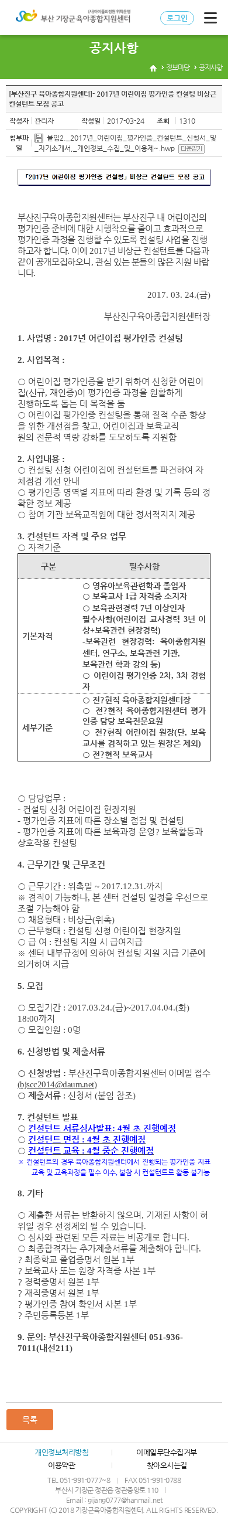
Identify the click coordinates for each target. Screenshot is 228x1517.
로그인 (177, 17)
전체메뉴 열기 (210, 17)
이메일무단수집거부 (166, 1452)
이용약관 (61, 1465)
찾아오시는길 (167, 1465)
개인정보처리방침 (61, 1452)
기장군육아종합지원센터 (71, 18)
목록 (29, 1419)
